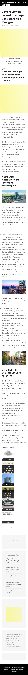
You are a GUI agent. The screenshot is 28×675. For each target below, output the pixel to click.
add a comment (15, 25)
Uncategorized (11, 527)
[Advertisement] (14, 43)
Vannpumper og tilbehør (12, 540)
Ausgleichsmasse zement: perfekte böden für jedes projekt (12, 569)
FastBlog (14, 671)
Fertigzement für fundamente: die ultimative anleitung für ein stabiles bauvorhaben (14, 560)
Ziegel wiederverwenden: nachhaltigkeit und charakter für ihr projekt (13, 584)
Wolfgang (6, 25)
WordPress (20, 669)
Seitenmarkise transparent (13, 544)
